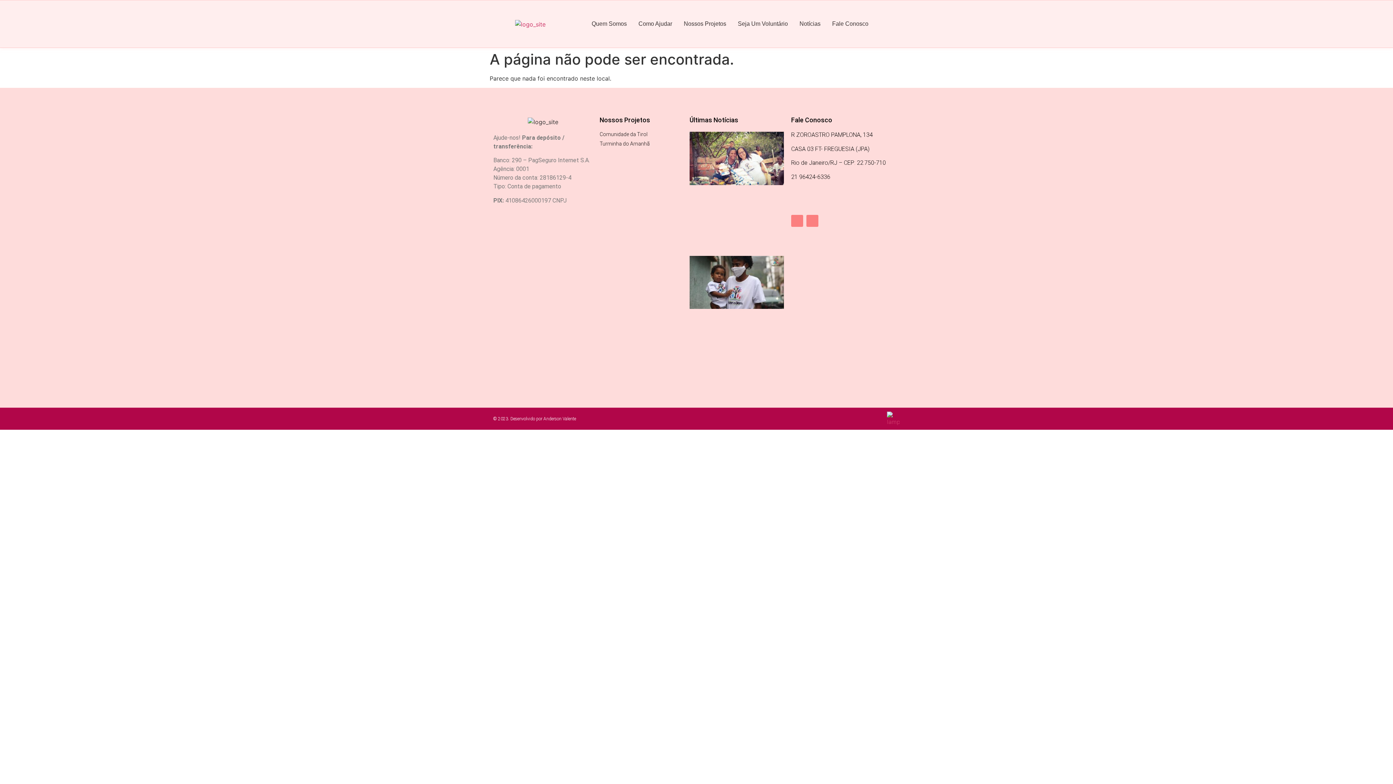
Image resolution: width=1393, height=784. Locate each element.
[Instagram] (812, 221)
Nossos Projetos (705, 24)
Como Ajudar (655, 24)
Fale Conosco (850, 24)
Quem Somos (609, 24)
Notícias (810, 24)
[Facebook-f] (797, 221)
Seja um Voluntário (763, 24)
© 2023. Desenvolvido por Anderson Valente (534, 418)
